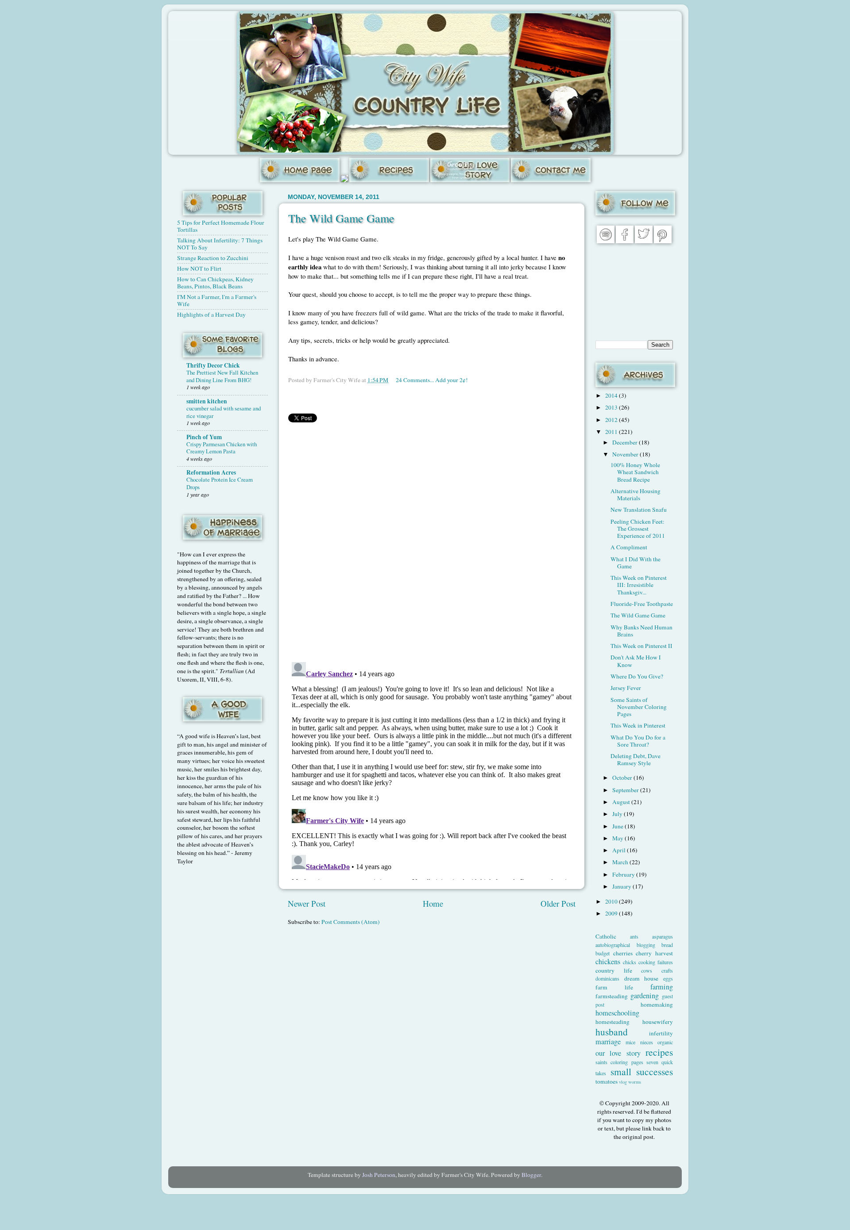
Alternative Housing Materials (635, 494)
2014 (612, 395)
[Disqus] (431, 540)
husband (611, 1031)
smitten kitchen (206, 401)
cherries (623, 953)
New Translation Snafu (638, 509)
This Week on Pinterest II (641, 646)
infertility (661, 1033)
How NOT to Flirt (199, 268)
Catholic (605, 936)
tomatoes (606, 1081)
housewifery (657, 1022)
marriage (608, 1041)
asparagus (662, 936)
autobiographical (612, 944)
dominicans (607, 978)
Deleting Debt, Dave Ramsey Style (635, 759)
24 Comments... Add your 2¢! (432, 380)
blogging (646, 944)
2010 (612, 901)
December (625, 442)
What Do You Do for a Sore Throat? (637, 740)
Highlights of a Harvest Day (211, 314)
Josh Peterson (378, 1175)
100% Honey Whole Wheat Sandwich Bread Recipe (635, 472)
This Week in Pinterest (637, 725)
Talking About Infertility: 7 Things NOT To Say (220, 243)
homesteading (612, 1022)
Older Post (558, 903)
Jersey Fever (625, 688)
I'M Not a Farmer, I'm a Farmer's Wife (216, 300)
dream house (641, 978)
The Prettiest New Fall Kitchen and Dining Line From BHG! (222, 376)
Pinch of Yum (204, 437)
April (619, 850)
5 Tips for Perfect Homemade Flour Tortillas (220, 226)
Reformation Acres (211, 472)
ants (634, 936)
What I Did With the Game (635, 562)
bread (667, 944)
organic (665, 1042)
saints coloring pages (619, 1061)
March (621, 862)
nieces (646, 1042)
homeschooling (617, 1013)
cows (646, 970)
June (618, 826)
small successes (641, 1071)
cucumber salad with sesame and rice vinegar (223, 412)
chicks (629, 962)
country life (613, 970)
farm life (614, 987)
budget (602, 953)
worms (634, 1082)
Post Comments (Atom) (350, 922)
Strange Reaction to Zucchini (212, 258)
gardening (644, 995)
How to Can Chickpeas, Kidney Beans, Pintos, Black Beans (215, 282)
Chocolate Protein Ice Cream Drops (219, 483)
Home (433, 903)
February (624, 874)
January (622, 886)
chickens (607, 961)
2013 (612, 407)
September (626, 790)
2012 (612, 420)
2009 (612, 913)
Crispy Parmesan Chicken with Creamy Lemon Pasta (221, 448)
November (626, 454)
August (621, 802)
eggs (668, 978)
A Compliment (628, 547)
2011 (612, 432)
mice (630, 1042)
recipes (659, 1052)
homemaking (657, 1004)
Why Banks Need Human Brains (641, 630)
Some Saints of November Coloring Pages (638, 707)
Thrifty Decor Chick (213, 365)
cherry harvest (654, 953)
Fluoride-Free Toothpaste (641, 604)
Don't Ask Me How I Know (635, 660)
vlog (623, 1082)
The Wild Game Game (341, 218)
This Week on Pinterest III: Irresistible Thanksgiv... (638, 585)
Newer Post (306, 903)
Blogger (531, 1175)
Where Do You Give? (636, 676)
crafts (667, 970)
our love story (618, 1053)
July (618, 814)
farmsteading (611, 996)
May (618, 838)
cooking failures (655, 962)
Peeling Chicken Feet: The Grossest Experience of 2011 (637, 528)
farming (661, 987)
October (623, 778)
